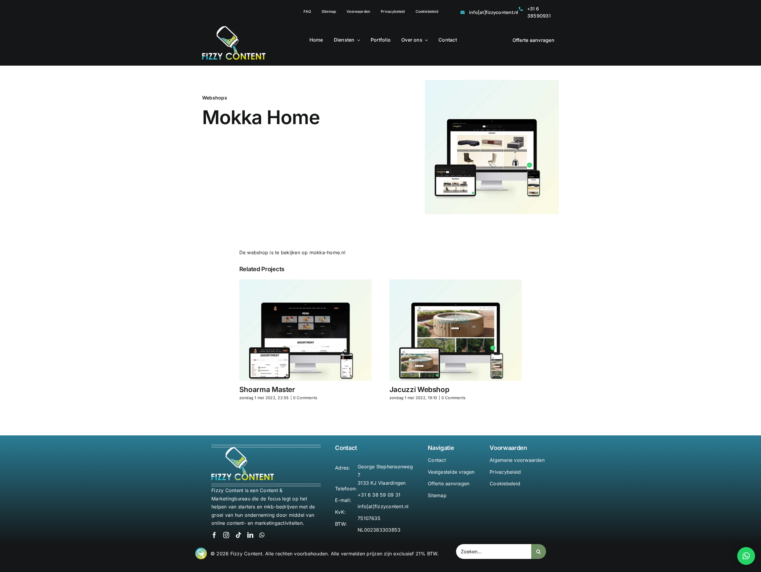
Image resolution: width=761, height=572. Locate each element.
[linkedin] (250, 535)
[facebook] (214, 535)
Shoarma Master (267, 389)
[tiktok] (238, 535)
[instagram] (226, 535)
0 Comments (305, 397)
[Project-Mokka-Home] (492, 82)
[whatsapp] (261, 535)
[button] (746, 556)
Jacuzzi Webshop (419, 389)
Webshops (214, 98)
